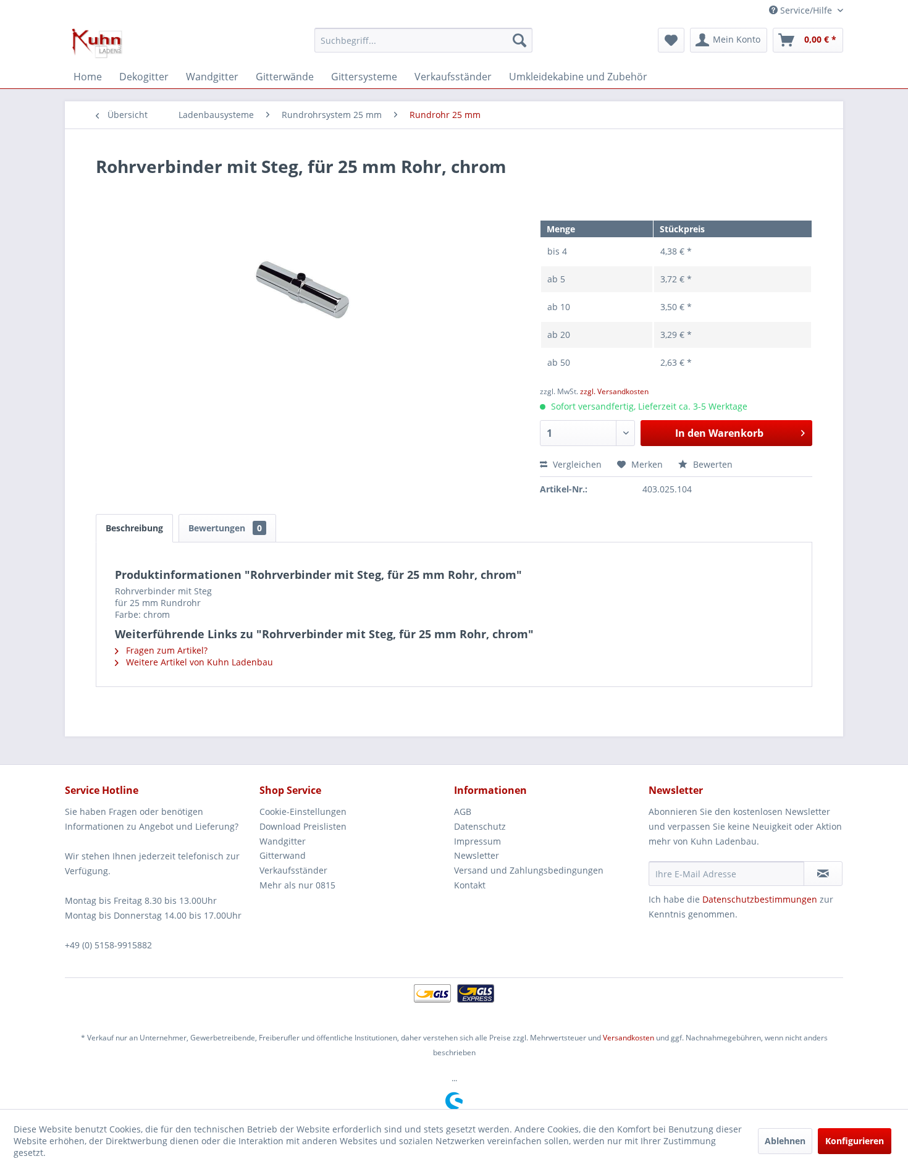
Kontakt (470, 885)
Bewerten (712, 464)
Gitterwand (282, 855)
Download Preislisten (303, 826)
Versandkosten (628, 1037)
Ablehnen (785, 1141)
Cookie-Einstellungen (303, 811)
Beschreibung (134, 528)
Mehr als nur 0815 (297, 885)
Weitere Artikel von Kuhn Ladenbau (198, 662)
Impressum (477, 841)
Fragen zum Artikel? (166, 650)
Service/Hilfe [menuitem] (806, 10)
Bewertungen (225, 528)
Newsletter (476, 855)
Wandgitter (282, 841)
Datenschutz (480, 826)
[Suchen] (519, 40)
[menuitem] (423, 40)
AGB (462, 811)
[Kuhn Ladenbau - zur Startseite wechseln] (97, 43)
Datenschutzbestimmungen (759, 899)
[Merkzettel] (671, 40)
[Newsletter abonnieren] (823, 873)
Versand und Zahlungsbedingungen (528, 870)
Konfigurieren (854, 1141)
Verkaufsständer (293, 870)
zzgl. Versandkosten (614, 391)
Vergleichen (576, 464)
